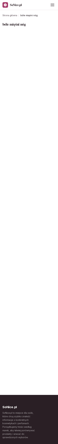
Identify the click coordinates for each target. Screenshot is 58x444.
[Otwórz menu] (52, 5)
